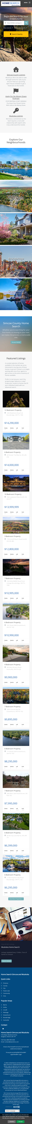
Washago (5, 1012)
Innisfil (5, 1010)
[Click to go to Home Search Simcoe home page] (10, 3)
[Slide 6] (22, 56)
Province (5, 983)
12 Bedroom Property (12, 410)
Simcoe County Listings (16, 75)
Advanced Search (20, 28)
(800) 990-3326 (11, 1040)
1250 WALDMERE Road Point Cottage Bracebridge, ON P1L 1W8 (16, 583)
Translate (17, 1113)
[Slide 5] (19, 56)
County (5, 986)
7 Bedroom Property (12, 578)
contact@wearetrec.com (12, 1042)
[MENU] (29, 2)
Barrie (5, 1005)
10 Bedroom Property (12, 494)
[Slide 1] (9, 56)
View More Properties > (16, 899)
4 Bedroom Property (12, 664)
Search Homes (6, 961)
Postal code (6, 991)
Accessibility (13, 1052)
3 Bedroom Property (12, 536)
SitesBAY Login (17, 1054)
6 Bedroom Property (12, 452)
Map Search (8, 28)
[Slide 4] (17, 56)
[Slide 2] (12, 56)
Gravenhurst (6, 1015)
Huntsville (6, 1020)
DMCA (18, 1052)
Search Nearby (17, 34)
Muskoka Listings (16, 116)
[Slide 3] (14, 56)
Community (6, 993)
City (4, 988)
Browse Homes (16, 342)
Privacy (8, 1052)
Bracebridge (6, 1017)
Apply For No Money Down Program (16, 97)
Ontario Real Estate (8, 1047)
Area (4, 996)
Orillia (5, 1007)
